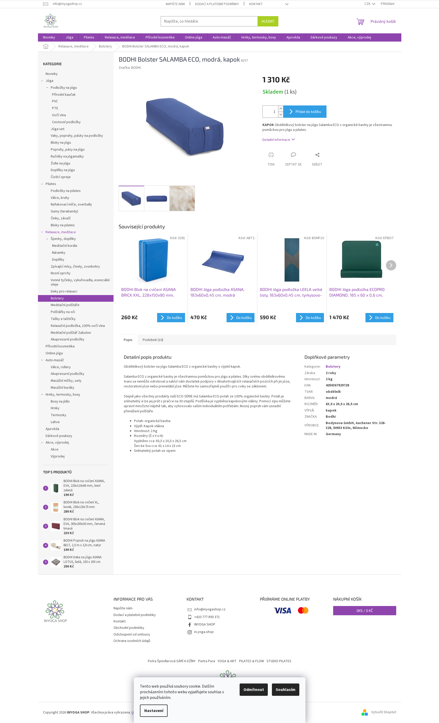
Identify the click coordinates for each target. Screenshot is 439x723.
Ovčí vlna (59, 115)
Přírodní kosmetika (60, 346)
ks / (364, 610)
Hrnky (55, 408)
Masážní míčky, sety (66, 380)
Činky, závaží (60, 218)
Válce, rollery (61, 367)
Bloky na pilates (63, 225)
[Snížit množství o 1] (280, 115)
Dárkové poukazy (59, 435)
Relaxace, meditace (61, 232)
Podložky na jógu (64, 87)
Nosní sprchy (60, 273)
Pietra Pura (206, 661)
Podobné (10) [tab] (153, 340)
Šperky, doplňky (63, 238)
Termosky (58, 415)
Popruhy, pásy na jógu (68, 149)
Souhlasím (285, 689)
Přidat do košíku (308, 111)
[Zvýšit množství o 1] (280, 109)
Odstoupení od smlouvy (132, 634)
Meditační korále (64, 245)
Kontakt (256, 4)
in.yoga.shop (204, 631)
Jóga (49, 80)
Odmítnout (253, 689)
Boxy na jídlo (60, 401)
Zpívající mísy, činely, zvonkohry (75, 266)
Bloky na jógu (61, 142)
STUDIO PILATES (279, 661)
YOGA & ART (227, 661)
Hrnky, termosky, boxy (63, 394)
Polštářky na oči (63, 312)
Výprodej (58, 456)
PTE (55, 108)
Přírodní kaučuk (64, 94)
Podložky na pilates (66, 190)
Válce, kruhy (60, 197)
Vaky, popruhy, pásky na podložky (77, 135)
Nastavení (153, 711)
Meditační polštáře (65, 305)
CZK (367, 4)
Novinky (52, 73)
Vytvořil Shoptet (383, 712)
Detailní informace (276, 139)
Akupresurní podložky (67, 339)
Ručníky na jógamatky (67, 156)
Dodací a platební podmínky (217, 4)
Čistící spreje (61, 177)
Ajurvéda (52, 429)
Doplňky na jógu (63, 170)
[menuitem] (49, 37)
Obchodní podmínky (129, 627)
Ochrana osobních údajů (132, 640)
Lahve (55, 422)
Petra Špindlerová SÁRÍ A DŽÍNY (172, 661)
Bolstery (57, 298)
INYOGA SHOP (204, 624)
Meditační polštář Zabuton (71, 332)
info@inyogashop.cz (210, 609)
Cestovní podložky (66, 122)
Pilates (51, 184)
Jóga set (57, 129)
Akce (54, 449)
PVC (55, 101)
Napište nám (175, 4)
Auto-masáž (55, 360)
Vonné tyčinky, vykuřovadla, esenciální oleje (80, 282)
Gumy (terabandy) (64, 211)
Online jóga (54, 353)
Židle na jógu (60, 163)
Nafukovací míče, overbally (71, 204)
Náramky (58, 252)
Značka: (130, 67)
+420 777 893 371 (207, 617)
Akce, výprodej (57, 442)
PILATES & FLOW (251, 661)
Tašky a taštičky (63, 318)
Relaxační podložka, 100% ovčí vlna (78, 325)
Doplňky (58, 259)
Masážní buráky (62, 387)
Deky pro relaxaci (64, 291)
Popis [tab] (128, 340)
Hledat (268, 21)
